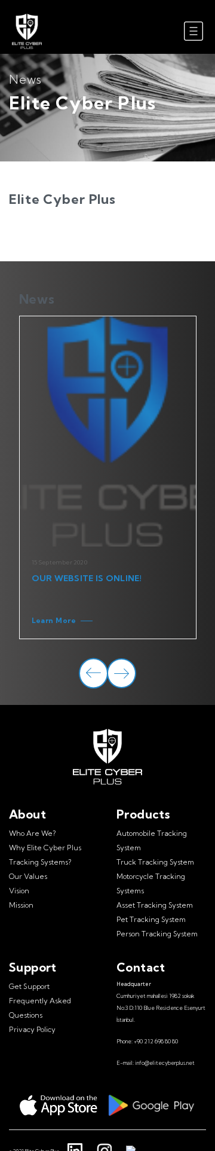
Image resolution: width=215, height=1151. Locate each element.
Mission (21, 904)
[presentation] (93, 673)
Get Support (29, 986)
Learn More (54, 620)
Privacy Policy (32, 1029)
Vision (19, 890)
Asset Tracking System (154, 904)
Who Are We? (32, 833)
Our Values (28, 876)
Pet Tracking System (151, 919)
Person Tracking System (157, 933)
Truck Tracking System (155, 861)
